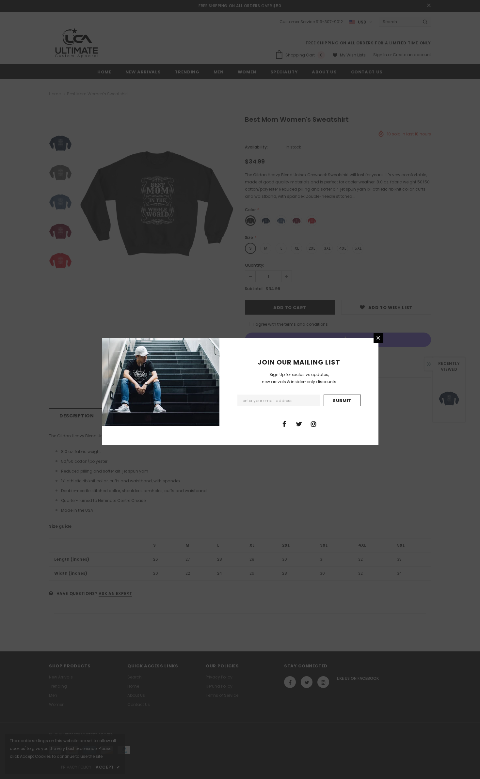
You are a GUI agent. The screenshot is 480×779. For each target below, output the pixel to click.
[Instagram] (313, 423)
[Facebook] (284, 423)
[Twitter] (299, 423)
